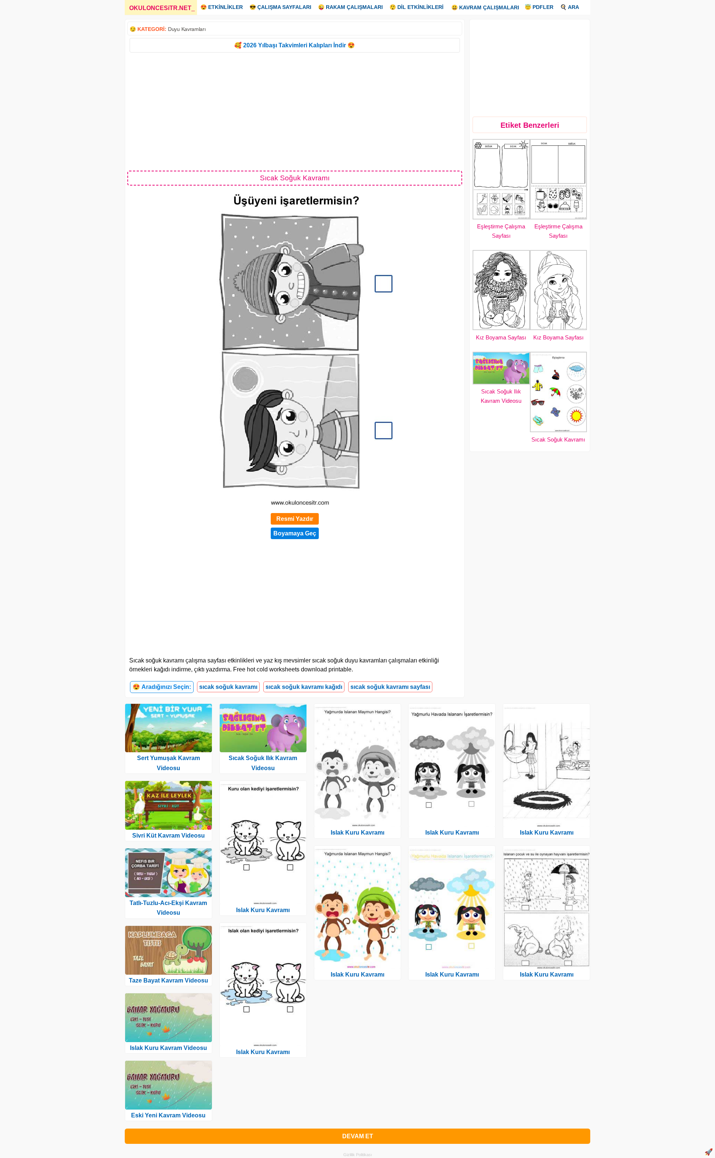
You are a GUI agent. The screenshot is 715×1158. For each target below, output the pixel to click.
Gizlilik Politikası (357, 1154)
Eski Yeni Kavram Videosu (168, 1115)
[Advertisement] (294, 111)
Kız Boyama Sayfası (501, 337)
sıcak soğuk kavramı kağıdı (304, 687)
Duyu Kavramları (187, 29)
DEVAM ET (357, 1136)
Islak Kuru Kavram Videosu (168, 1048)
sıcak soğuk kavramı (228, 687)
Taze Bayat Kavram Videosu (168, 980)
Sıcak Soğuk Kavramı (558, 439)
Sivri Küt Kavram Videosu (168, 835)
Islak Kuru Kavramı (263, 910)
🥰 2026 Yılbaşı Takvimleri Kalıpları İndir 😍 (294, 45)
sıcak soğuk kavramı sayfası (390, 687)
